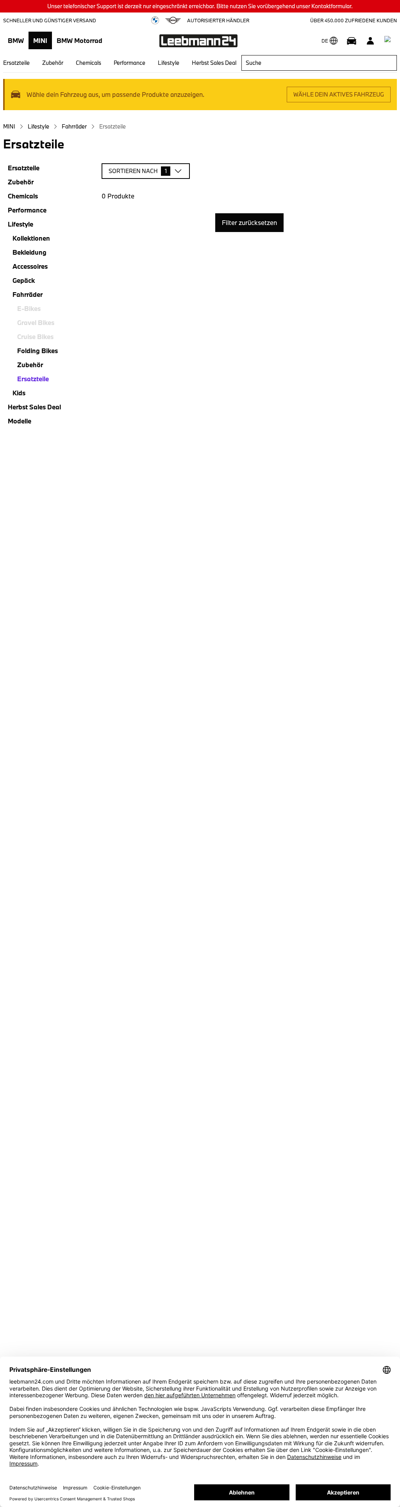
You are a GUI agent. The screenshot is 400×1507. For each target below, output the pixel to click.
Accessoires (30, 266)
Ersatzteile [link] (112, 126)
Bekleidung (29, 252)
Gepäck (23, 280)
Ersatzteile (16, 62)
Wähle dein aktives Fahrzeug (338, 94)
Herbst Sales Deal (214, 62)
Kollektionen (31, 238)
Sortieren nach (138, 171)
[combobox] (319, 63)
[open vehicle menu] (351, 40)
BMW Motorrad (79, 40)
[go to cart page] (389, 40)
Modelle (19, 421)
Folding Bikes (37, 350)
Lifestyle (168, 62)
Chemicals (88, 62)
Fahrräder (74, 126)
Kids (18, 393)
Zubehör (52, 62)
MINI (40, 40)
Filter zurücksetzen (249, 222)
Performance (129, 62)
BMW (16, 40)
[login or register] (370, 40)
